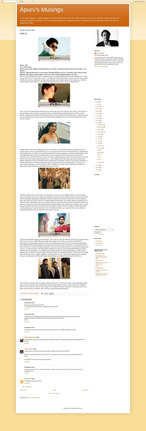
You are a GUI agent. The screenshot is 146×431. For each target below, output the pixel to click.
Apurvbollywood (100, 253)
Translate (100, 234)
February (100, 148)
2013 (97, 113)
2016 (97, 106)
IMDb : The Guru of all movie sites (102, 263)
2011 (97, 118)
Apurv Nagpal (100, 53)
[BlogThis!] (47, 294)
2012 (97, 116)
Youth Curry (99, 245)
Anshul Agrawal (28, 349)
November (100, 127)
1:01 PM (26, 309)
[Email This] (45, 294)
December (100, 125)
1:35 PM (26, 343)
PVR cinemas (99, 268)
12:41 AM (26, 361)
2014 (97, 111)
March (99, 146)
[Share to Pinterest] (53, 294)
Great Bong (99, 241)
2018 (97, 104)
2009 (97, 123)
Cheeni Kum (99, 260)
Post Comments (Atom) (33, 397)
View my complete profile (101, 66)
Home (54, 390)
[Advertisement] (109, 82)
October (100, 129)
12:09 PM (26, 322)
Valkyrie (99, 150)
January (100, 162)
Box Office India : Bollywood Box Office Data (101, 257)
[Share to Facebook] (51, 294)
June (99, 138)
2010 (97, 120)
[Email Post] (42, 293)
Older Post (85, 390)
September (101, 132)
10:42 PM (26, 332)
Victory (99, 159)
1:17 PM (26, 373)
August (100, 134)
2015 (97, 109)
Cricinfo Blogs (99, 243)
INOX (97, 266)
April (99, 143)
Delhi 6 (99, 154)
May (99, 141)
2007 (97, 167)
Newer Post (23, 390)
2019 (97, 102)
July (99, 136)
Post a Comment (26, 386)
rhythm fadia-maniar (30, 337)
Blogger (80, 408)
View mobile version (54, 393)
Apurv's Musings (41, 9)
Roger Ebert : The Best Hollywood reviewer (102, 274)
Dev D (99, 157)
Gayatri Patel (28, 378)
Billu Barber (100, 152)
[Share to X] (49, 294)
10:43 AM (26, 383)
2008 (97, 165)
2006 (97, 170)
